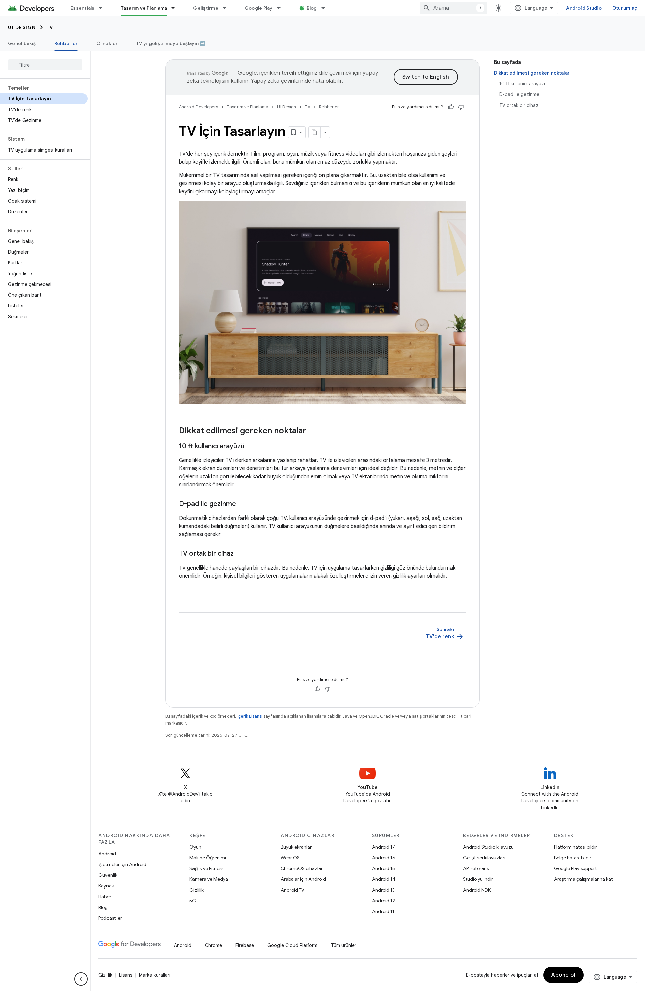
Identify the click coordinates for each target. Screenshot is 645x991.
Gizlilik (196, 890)
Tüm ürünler (343, 945)
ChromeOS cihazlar (302, 868)
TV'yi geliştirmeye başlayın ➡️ (170, 43)
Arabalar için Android (303, 879)
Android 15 (383, 868)
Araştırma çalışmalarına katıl (584, 879)
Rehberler (66, 43)
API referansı (476, 868)
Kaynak (106, 886)
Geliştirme (205, 8)
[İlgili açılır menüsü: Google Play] (282, 8)
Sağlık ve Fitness (206, 868)
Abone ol (563, 975)
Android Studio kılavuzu (488, 847)
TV (50, 27)
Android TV (292, 890)
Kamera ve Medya (208, 879)
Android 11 (383, 911)
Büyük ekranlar (296, 847)
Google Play (259, 8)
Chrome (213, 945)
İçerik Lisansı (249, 716)
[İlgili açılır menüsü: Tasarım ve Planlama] (176, 8)
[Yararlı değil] (461, 107)
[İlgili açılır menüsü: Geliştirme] (227, 8)
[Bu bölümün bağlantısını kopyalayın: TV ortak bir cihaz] (240, 554)
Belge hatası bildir (572, 858)
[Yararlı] (451, 107)
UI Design (22, 27)
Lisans (125, 975)
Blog (312, 8)
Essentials (82, 8)
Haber (104, 897)
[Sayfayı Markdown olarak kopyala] (315, 132)
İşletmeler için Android (122, 864)
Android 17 (383, 847)
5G (192, 901)
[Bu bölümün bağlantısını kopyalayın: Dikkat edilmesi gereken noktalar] (313, 431)
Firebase (244, 945)
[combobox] (453, 8)
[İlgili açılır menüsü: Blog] (326, 8)
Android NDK (477, 890)
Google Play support (575, 868)
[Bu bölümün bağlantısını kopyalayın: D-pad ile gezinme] (243, 504)
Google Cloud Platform (292, 945)
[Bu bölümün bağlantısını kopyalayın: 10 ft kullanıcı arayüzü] (251, 447)
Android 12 (383, 901)
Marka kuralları (154, 975)
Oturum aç (624, 8)
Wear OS (290, 858)
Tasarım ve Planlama (144, 8)
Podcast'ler (110, 918)
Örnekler (107, 43)
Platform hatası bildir (575, 847)
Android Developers (198, 107)
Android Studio (584, 8)
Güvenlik (107, 875)
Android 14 (383, 879)
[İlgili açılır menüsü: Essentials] (104, 8)
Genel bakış (22, 43)
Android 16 (383, 858)
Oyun (195, 847)
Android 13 (383, 890)
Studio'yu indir (478, 879)
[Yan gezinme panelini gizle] (81, 979)
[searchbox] (45, 64)
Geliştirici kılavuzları (484, 858)
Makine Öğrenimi (207, 858)
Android (107, 854)
